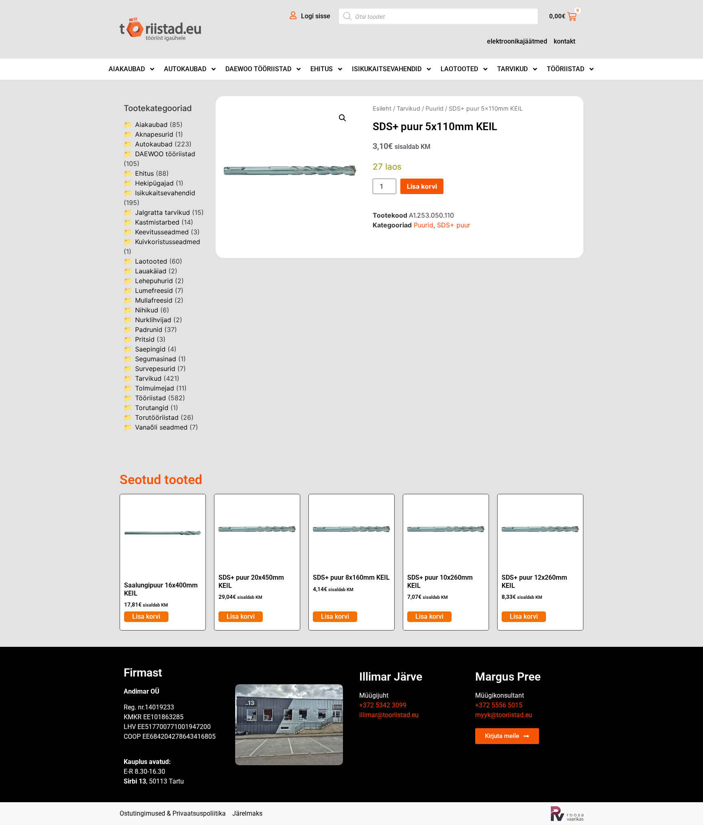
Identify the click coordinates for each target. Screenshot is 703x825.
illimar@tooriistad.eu (389, 715)
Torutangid (151, 408)
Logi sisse (315, 16)
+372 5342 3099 (382, 705)
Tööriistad (565, 69)
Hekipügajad (154, 183)
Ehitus (321, 69)
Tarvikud (512, 69)
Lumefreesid (154, 290)
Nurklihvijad (153, 320)
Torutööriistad (157, 417)
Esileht (382, 108)
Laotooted (459, 69)
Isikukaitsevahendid (386, 69)
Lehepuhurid (154, 281)
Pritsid (145, 339)
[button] (342, 118)
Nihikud (146, 310)
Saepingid (150, 349)
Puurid (434, 108)
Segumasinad (155, 359)
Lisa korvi (422, 186)
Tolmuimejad (154, 388)
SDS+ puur (453, 225)
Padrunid (148, 329)
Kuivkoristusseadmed (167, 242)
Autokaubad (185, 69)
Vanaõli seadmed (161, 427)
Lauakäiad (150, 271)
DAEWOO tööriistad (258, 69)
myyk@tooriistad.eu (503, 715)
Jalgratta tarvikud (162, 212)
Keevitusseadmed (162, 232)
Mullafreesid (153, 300)
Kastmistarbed (157, 222)
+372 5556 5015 (498, 705)
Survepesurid (155, 368)
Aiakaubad (127, 69)
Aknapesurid (154, 134)
